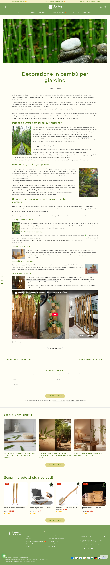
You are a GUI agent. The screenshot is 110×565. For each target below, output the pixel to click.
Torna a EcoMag (56, 348)
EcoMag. (29, 538)
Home (52, 67)
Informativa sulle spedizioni (28, 561)
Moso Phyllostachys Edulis (86, 139)
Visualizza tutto (55, 464)
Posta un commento (55, 395)
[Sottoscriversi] (105, 536)
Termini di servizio (72, 400)
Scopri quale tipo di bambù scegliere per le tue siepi (54, 157)
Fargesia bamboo (38, 141)
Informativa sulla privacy (43, 559)
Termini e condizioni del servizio (13, 561)
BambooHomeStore (12, 557)
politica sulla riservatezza (56, 538)
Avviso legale (52, 536)
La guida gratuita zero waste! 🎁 (36, 541)
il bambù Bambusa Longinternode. (64, 141)
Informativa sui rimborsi (30, 559)
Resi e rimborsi (52, 544)
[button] (5, 7)
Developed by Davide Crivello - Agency (13, 559)
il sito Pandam (85, 136)
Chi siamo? (29, 544)
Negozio (28, 536)
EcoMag (56, 67)
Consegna (51, 546)
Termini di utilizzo (53, 541)
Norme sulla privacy (59, 400)
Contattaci (29, 546)
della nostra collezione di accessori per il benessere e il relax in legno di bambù (46, 240)
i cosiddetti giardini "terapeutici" (47, 109)
